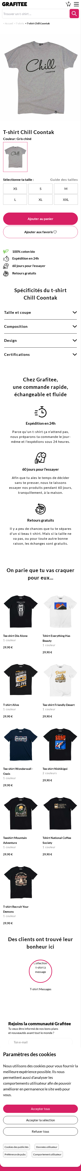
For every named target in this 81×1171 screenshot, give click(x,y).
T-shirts (20, 23)
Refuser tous (40, 1131)
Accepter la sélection (40, 1120)
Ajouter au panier (40, 219)
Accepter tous (40, 1109)
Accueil (9, 23)
